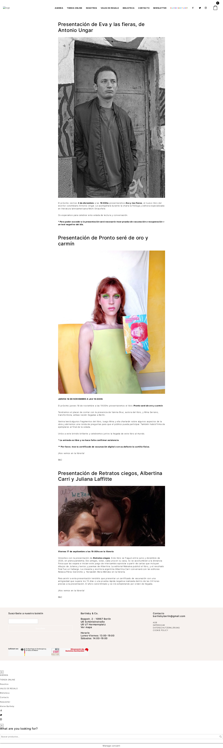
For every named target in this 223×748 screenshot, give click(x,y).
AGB (155, 622)
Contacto (143, 8)
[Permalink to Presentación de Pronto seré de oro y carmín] (111, 322)
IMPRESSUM (159, 625)
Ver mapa (86, 627)
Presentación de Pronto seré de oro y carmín (103, 241)
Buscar (220, 736)
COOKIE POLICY (160, 630)
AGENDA (59, 8)
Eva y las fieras (134, 203)
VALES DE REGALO (110, 8)
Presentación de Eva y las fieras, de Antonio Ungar (101, 27)
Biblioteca (129, 8)
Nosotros (91, 8)
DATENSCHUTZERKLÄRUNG (166, 628)
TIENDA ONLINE (74, 8)
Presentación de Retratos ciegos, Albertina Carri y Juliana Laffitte (110, 476)
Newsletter (160, 8)
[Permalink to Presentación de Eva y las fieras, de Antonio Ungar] (111, 117)
